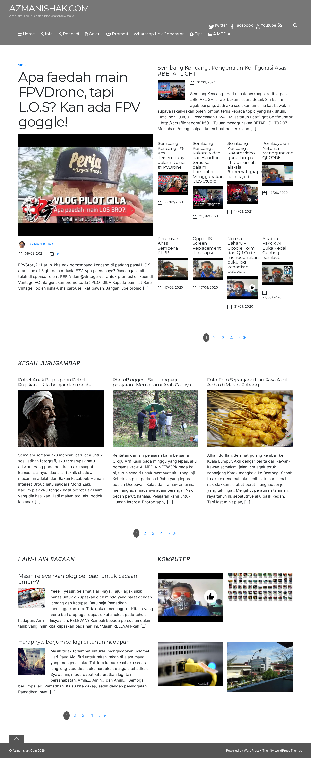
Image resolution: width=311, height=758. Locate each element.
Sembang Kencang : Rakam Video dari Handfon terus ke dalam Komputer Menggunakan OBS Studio (208, 162)
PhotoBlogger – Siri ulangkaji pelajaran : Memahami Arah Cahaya (152, 382)
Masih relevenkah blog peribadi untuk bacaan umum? (77, 578)
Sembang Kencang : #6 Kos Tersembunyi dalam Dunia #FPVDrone (171, 155)
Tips (198, 34)
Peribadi (70, 34)
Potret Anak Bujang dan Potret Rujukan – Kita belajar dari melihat (56, 382)
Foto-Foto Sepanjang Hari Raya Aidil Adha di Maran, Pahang (247, 382)
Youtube (267, 25)
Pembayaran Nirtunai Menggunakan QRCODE (278, 150)
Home (28, 34)
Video (23, 65)
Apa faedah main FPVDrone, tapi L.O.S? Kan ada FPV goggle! (79, 99)
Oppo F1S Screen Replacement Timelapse (207, 245)
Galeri (94, 34)
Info (48, 34)
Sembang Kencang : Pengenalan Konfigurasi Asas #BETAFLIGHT (222, 70)
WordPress (251, 750)
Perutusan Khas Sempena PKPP (168, 245)
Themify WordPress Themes (282, 750)
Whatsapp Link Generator (159, 34)
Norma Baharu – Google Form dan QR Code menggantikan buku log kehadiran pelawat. (243, 255)
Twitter (220, 25)
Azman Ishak (41, 244)
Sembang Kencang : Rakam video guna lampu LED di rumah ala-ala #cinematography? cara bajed (247, 160)
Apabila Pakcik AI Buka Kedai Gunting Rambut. (274, 248)
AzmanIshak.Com (25, 750)
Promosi (119, 34)
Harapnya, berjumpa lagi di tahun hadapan (74, 641)
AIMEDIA (221, 34)
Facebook (243, 25)
